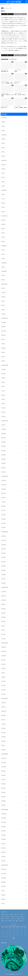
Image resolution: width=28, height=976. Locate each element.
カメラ (12, 914)
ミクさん (14, 918)
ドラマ (14, 916)
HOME (3, 4)
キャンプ (17, 914)
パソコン (24, 916)
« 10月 (13, 938)
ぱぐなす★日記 (14, 1)
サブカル (9, 916)
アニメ (8, 914)
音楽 (18, 920)
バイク (19, 916)
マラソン (9, 918)
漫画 (10, 920)
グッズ (23, 914)
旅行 (19, 918)
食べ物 (22, 920)
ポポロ (4, 918)
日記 (6, 4)
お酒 (3, 914)
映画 (3, 920)
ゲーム (4, 916)
